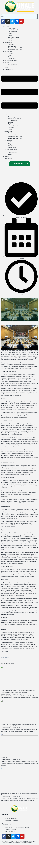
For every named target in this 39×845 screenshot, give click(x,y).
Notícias (10, 53)
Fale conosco (6, 824)
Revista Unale (12, 58)
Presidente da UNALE (14, 30)
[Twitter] (12, 21)
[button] (19, 92)
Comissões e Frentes (11, 60)
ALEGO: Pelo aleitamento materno (11, 758)
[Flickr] (17, 21)
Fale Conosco (9, 69)
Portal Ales (11, 44)
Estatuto (10, 33)
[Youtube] (21, 21)
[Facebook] (3, 21)
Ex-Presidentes (12, 31)
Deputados (11, 39)
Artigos (10, 55)
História (10, 66)
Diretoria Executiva (13, 37)
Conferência (8, 62)
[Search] (37, 16)
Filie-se (10, 40)
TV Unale (11, 57)
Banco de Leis (12, 46)
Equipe (10, 35)
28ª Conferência (12, 64)
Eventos (7, 67)
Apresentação (12, 28)
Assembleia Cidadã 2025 (15, 48)
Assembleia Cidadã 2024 (15, 49)
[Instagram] (7, 21)
